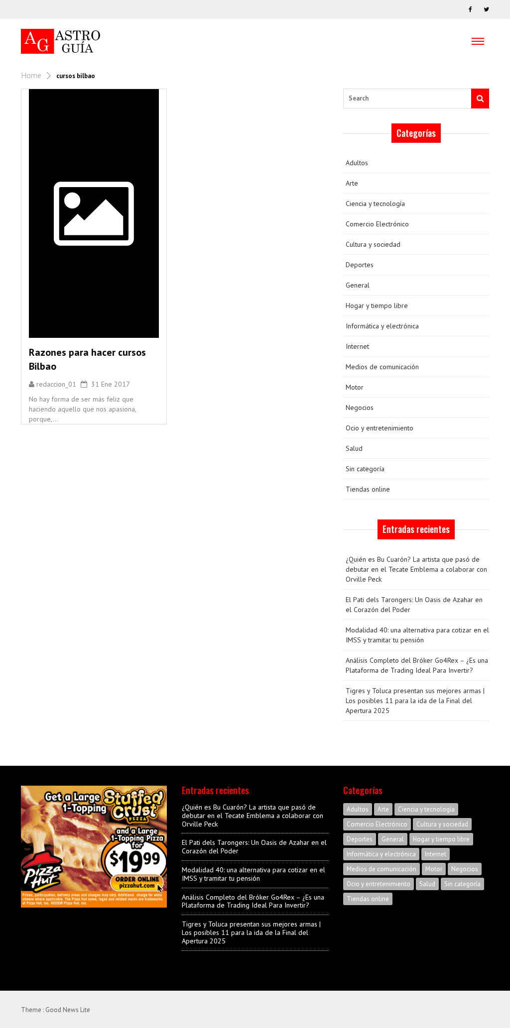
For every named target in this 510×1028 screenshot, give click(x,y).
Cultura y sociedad (373, 244)
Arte (352, 183)
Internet (357, 346)
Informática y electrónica (382, 325)
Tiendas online (368, 489)
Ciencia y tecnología (375, 203)
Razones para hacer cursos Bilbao (87, 359)
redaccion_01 (56, 384)
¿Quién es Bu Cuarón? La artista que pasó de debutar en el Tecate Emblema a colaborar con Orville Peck (416, 569)
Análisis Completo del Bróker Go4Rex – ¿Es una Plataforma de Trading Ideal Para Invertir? (417, 665)
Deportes (360, 264)
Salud (354, 448)
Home (31, 75)
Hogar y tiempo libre (377, 305)
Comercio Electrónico (377, 223)
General (358, 285)
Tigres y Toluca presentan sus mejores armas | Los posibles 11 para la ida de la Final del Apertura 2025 (415, 700)
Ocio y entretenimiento (379, 427)
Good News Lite (67, 1010)
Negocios (360, 407)
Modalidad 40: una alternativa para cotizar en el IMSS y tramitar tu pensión (417, 634)
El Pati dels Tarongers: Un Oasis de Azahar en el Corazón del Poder (414, 604)
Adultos (357, 162)
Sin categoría (365, 468)
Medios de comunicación (382, 366)
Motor (355, 387)
